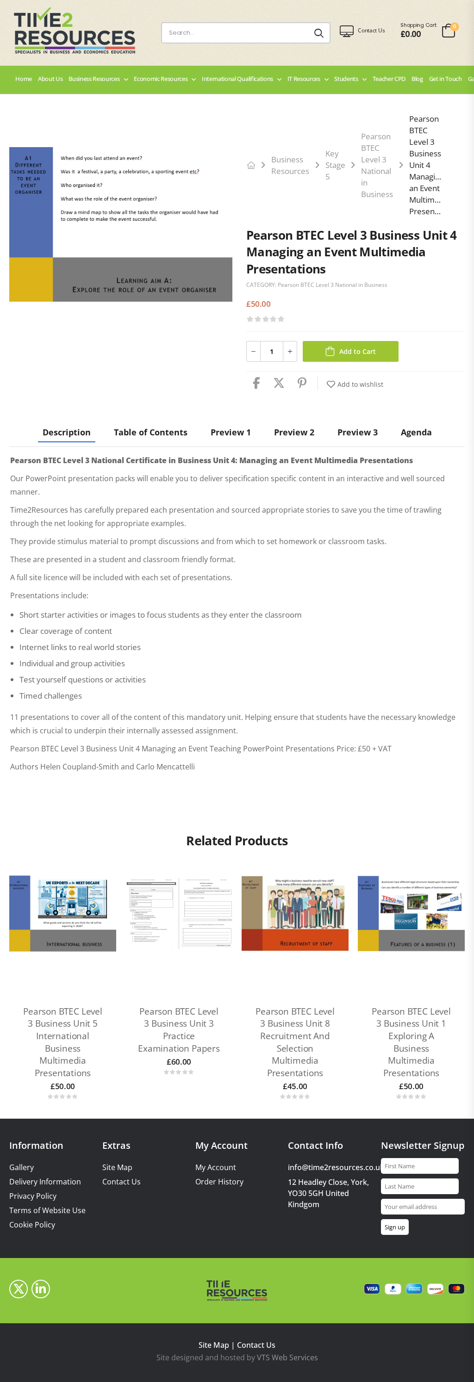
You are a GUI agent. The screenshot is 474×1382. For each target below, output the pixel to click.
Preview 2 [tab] (294, 432)
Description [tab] (67, 432)
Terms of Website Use (47, 1210)
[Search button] (319, 32)
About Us (50, 78)
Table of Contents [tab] (150, 432)
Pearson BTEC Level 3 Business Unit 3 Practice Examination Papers (179, 1029)
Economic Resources (160, 78)
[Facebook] (256, 383)
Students (346, 78)
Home (23, 78)
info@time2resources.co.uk (336, 1167)
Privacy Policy (32, 1196)
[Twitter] (279, 383)
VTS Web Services (287, 1357)
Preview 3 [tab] (357, 432)
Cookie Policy (32, 1225)
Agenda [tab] (416, 432)
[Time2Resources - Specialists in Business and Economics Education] (83, 30)
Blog (417, 78)
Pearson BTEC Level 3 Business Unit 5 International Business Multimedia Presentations (62, 1042)
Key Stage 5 (335, 165)
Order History (219, 1181)
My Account (215, 1167)
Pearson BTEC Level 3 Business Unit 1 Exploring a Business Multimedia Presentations (411, 1042)
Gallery (21, 1167)
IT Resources (303, 78)
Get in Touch (445, 78)
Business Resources (94, 78)
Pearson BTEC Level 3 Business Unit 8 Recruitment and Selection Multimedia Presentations (295, 1042)
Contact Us (121, 1181)
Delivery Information (45, 1181)
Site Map (117, 1167)
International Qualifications (237, 78)
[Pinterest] (302, 383)
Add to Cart (357, 351)
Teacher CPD (389, 78)
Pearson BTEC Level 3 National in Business (332, 285)
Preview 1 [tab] (231, 432)
